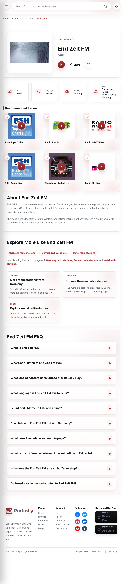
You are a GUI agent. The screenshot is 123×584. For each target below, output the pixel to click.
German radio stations (54, 252)
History (42, 524)
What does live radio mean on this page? (38, 438)
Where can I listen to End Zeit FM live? (36, 362)
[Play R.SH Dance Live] (21, 166)
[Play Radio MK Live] (101, 166)
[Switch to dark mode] (116, 6)
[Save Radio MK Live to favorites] (87, 157)
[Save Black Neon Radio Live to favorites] (47, 157)
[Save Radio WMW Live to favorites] (87, 116)
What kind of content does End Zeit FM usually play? (46, 378)
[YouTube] (77, 528)
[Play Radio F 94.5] (61, 126)
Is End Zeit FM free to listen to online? (36, 408)
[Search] (105, 6)
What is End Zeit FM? (25, 347)
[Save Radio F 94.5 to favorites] (47, 116)
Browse (42, 516)
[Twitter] (84, 514)
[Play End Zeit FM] (61, 64)
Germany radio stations (22, 252)
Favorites (43, 520)
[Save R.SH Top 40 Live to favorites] (7, 116)
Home (6, 18)
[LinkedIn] (84, 521)
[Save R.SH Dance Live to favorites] (7, 157)
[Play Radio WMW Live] (101, 126)
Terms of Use (63, 524)
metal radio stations (84, 252)
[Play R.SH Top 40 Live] (21, 126)
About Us (60, 520)
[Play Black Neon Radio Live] (61, 166)
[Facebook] (77, 514)
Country (16, 18)
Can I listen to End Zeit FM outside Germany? (41, 423)
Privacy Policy (81, 551)
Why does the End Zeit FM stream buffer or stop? (44, 468)
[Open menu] (6, 6)
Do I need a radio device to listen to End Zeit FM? (43, 483)
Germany (28, 18)
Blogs (41, 528)
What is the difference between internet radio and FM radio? (51, 453)
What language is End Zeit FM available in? (40, 393)
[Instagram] (77, 521)
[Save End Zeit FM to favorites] (88, 64)
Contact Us (61, 528)
